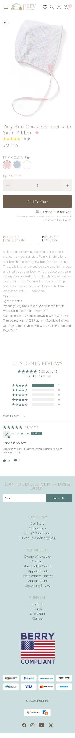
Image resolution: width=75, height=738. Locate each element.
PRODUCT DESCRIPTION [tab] (14, 239)
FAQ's (37, 609)
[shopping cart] (66, 7)
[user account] (59, 7)
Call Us (38, 618)
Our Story (37, 523)
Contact (37, 604)
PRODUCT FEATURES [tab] (50, 239)
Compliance (37, 528)
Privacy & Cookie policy (37, 538)
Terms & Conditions (37, 533)
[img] (13, 427)
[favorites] (45, 7)
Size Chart (37, 614)
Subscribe (59, 498)
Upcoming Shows (37, 585)
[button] (12, 139)
